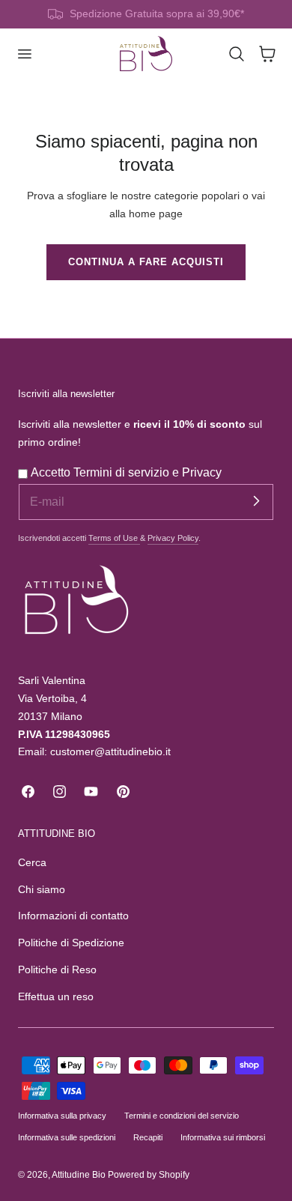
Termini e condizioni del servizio (181, 1115)
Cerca (32, 862)
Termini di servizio (122, 472)
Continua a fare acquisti (146, 261)
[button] (23, 53)
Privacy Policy (172, 537)
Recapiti (147, 1137)
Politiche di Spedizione (71, 943)
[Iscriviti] (256, 501)
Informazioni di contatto (73, 916)
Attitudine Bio (79, 1175)
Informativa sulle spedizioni (66, 1137)
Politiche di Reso (57, 969)
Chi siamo (41, 889)
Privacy (202, 472)
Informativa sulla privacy (62, 1115)
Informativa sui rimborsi (222, 1137)
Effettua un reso (56, 996)
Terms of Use (114, 537)
